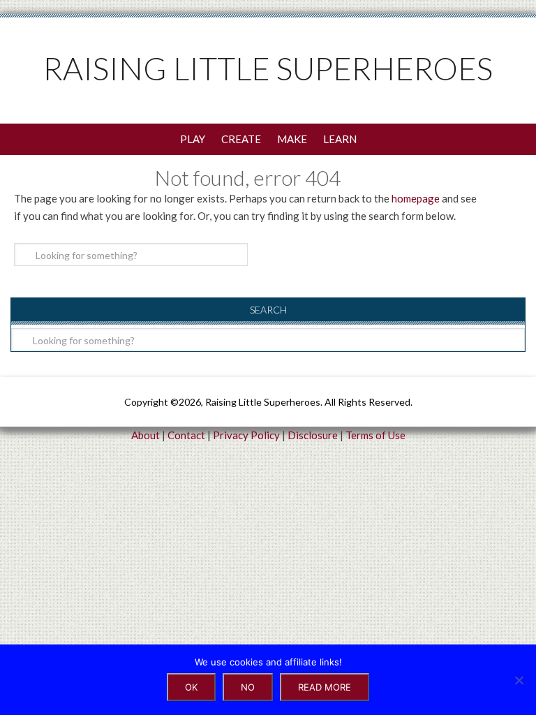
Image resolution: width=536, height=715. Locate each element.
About (145, 435)
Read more (324, 687)
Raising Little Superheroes (268, 68)
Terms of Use (375, 435)
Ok (191, 687)
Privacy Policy (246, 435)
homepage (416, 198)
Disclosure (313, 435)
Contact (186, 435)
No (248, 687)
